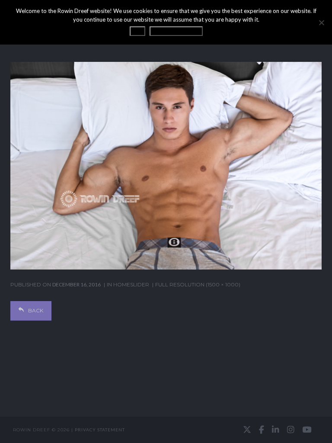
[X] (247, 429)
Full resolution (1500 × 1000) (197, 284)
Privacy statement (100, 429)
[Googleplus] (166, 430)
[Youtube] (306, 429)
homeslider (131, 284)
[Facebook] (261, 429)
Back (35, 310)
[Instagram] (290, 429)
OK (137, 31)
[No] (321, 22)
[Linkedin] (275, 429)
